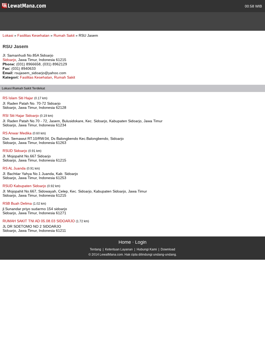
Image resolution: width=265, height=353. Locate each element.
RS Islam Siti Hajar (18, 98)
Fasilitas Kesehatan (33, 35)
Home (125, 242)
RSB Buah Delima (18, 203)
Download (168, 249)
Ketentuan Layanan (119, 249)
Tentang (95, 249)
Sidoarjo (9, 60)
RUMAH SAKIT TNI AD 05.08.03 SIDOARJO (39, 221)
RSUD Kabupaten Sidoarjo (25, 186)
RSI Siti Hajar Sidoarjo (21, 115)
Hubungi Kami (147, 249)
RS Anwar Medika (18, 133)
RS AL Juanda (15, 168)
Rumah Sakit (65, 35)
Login (140, 242)
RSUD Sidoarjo (15, 151)
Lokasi (8, 35)
